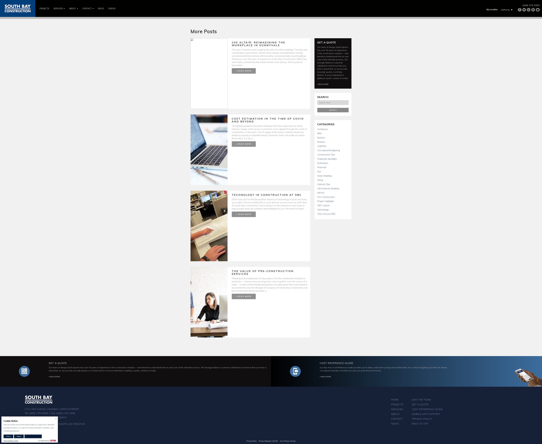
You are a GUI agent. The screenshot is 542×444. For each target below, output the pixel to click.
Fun (319, 171)
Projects (44, 8)
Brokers (321, 141)
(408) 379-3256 (65, 413)
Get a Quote (326, 42)
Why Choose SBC (326, 213)
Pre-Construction (326, 196)
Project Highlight (325, 201)
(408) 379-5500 (531, 5)
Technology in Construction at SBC (267, 194)
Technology (323, 209)
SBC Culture (323, 205)
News (101, 8)
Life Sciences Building (328, 188)
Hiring (320, 180)
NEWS (320, 192)
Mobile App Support (426, 414)
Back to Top (420, 423)
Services (58, 8)
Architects (322, 129)
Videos (111, 8)
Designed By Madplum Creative (63, 424)
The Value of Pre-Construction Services (263, 272)
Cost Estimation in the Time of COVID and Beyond (268, 120)
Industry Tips (323, 184)
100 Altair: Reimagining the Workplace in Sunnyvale (258, 44)
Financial (321, 167)
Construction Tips (326, 154)
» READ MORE (244, 71)
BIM (319, 133)
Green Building (324, 175)
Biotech (321, 137)
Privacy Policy (422, 418)
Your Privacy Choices (288, 441)
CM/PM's (321, 146)
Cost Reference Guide (336, 363)
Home (395, 399)
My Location (492, 9)
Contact (87, 8)
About (73, 8)
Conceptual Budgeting (328, 150)
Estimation (322, 163)
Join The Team (421, 399)
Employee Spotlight (327, 158)
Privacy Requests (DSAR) (268, 441)
